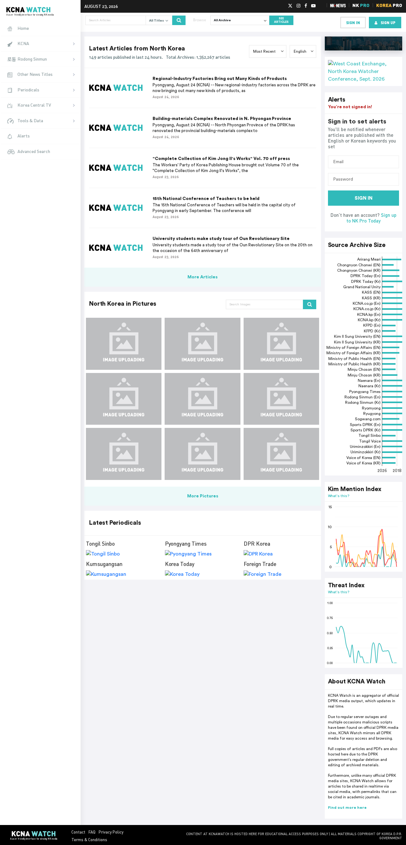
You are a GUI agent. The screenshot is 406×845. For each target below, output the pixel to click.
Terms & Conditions (89, 839)
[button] (363, 71)
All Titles (157, 20)
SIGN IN (363, 198)
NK (361, 5)
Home (23, 28)
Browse (199, 20)
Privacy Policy (111, 832)
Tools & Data (30, 120)
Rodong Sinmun (32, 59)
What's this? (339, 495)
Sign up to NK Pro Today (371, 217)
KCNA (23, 43)
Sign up (388, 22)
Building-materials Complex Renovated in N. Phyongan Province (222, 118)
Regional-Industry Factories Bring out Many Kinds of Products (220, 79)
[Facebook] (305, 6)
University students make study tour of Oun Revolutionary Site (221, 238)
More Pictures (202, 496)
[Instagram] (298, 6)
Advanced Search (33, 151)
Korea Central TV (34, 105)
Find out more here (347, 807)
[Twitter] (290, 6)
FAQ (91, 832)
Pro (389, 5)
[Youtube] (313, 6)
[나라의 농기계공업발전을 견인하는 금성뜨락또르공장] (123, 344)
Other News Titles (35, 74)
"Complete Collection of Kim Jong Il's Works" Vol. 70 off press (221, 158)
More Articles (202, 277)
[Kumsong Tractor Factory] (281, 399)
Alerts (23, 135)
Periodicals (28, 89)
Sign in (353, 22)
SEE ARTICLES (281, 20)
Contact (78, 832)
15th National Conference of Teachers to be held (206, 198)
